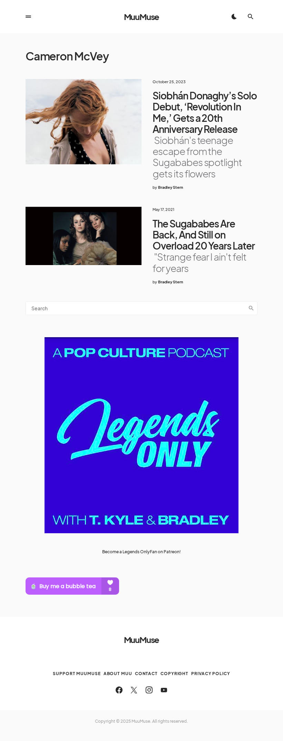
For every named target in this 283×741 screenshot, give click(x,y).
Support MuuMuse (77, 673)
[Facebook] (119, 689)
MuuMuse (141, 16)
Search (251, 308)
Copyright (174, 673)
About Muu (118, 673)
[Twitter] (133, 689)
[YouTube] (163, 689)
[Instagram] (149, 689)
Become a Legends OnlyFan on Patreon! (141, 551)
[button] (28, 16)
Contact (146, 673)
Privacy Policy (210, 673)
